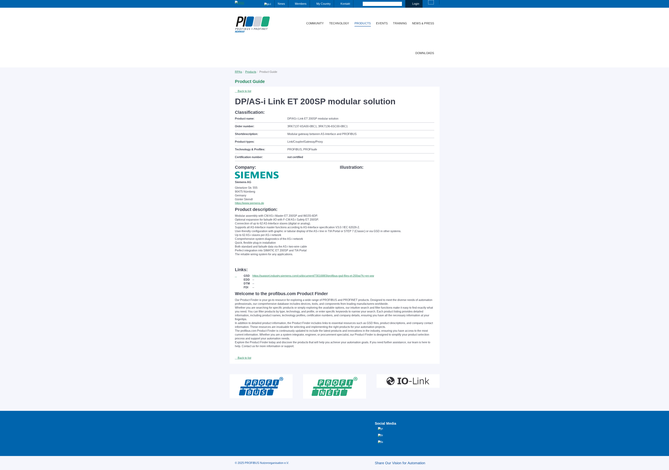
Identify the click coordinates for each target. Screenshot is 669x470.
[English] (431, 2)
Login (415, 3)
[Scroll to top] (664, 464)
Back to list (244, 91)
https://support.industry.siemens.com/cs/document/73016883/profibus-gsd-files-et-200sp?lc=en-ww (313, 275)
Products (363, 23)
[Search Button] (360, 4)
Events (382, 23)
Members (300, 3)
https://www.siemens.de (249, 203)
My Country (323, 3)
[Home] (300, 16)
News (281, 3)
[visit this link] (239, 276)
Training (400, 23)
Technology (339, 23)
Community (315, 23)
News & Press (423, 23)
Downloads (424, 53)
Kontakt (345, 3)
